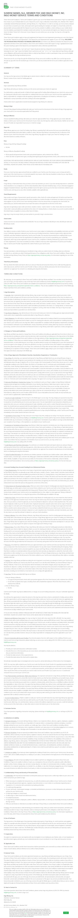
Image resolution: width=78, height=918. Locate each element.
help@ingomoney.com (58, 281)
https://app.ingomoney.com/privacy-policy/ (39, 255)
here (26, 913)
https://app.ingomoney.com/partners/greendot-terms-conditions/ (22, 285)
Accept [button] (66, 912)
